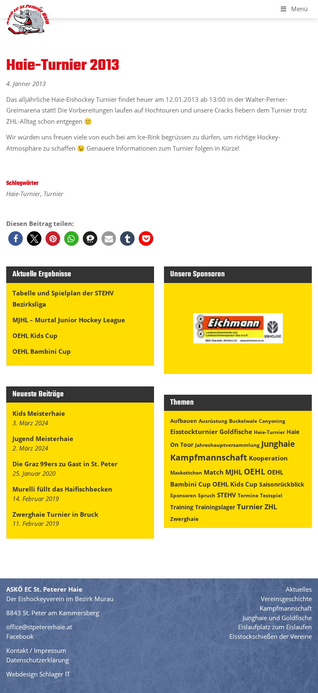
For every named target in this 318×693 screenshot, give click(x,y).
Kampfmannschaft (208, 457)
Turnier (53, 193)
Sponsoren (183, 495)
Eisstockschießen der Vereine (270, 636)
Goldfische (235, 431)
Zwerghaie (184, 519)
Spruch (206, 495)
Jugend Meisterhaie (42, 438)
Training (181, 507)
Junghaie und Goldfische (277, 618)
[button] (15, 238)
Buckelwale (243, 420)
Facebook (20, 636)
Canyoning (272, 420)
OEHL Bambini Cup (41, 351)
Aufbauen (183, 420)
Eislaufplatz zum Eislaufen (275, 627)
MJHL (233, 472)
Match (214, 472)
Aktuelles (299, 589)
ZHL (271, 506)
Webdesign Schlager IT (38, 674)
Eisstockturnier (194, 431)
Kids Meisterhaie (38, 413)
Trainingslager (215, 507)
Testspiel (271, 495)
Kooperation (268, 458)
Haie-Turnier (23, 193)
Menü (299, 9)
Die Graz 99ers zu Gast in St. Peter (65, 464)
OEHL (254, 471)
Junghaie (278, 444)
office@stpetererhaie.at (39, 627)
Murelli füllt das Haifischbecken (62, 489)
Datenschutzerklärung (37, 660)
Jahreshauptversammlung (227, 444)
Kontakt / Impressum (36, 650)
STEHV (226, 495)
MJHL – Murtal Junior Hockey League (68, 320)
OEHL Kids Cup (35, 335)
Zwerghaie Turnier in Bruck (55, 514)
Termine (248, 495)
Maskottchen (186, 472)
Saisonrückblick (281, 484)
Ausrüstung (213, 420)
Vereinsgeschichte (286, 599)
